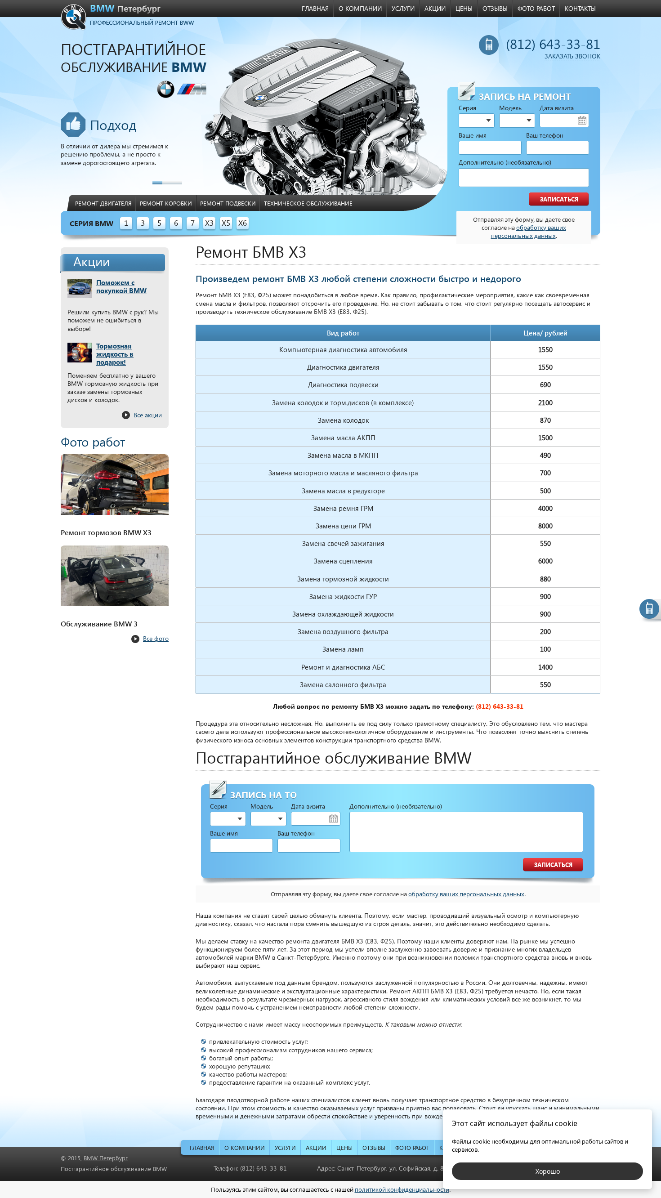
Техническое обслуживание (308, 203)
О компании (360, 8)
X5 (226, 223)
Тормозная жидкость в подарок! (115, 354)
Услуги (403, 8)
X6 (242, 223)
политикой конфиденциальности (402, 1189)
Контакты (580, 8)
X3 (209, 223)
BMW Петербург (106, 1158)
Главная (315, 8)
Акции (435, 8)
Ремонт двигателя (103, 203)
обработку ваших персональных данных (529, 232)
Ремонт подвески (228, 203)
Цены (464, 8)
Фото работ (536, 8)
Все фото (156, 638)
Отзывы (495, 8)
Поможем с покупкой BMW (121, 286)
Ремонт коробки (166, 203)
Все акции (148, 415)
